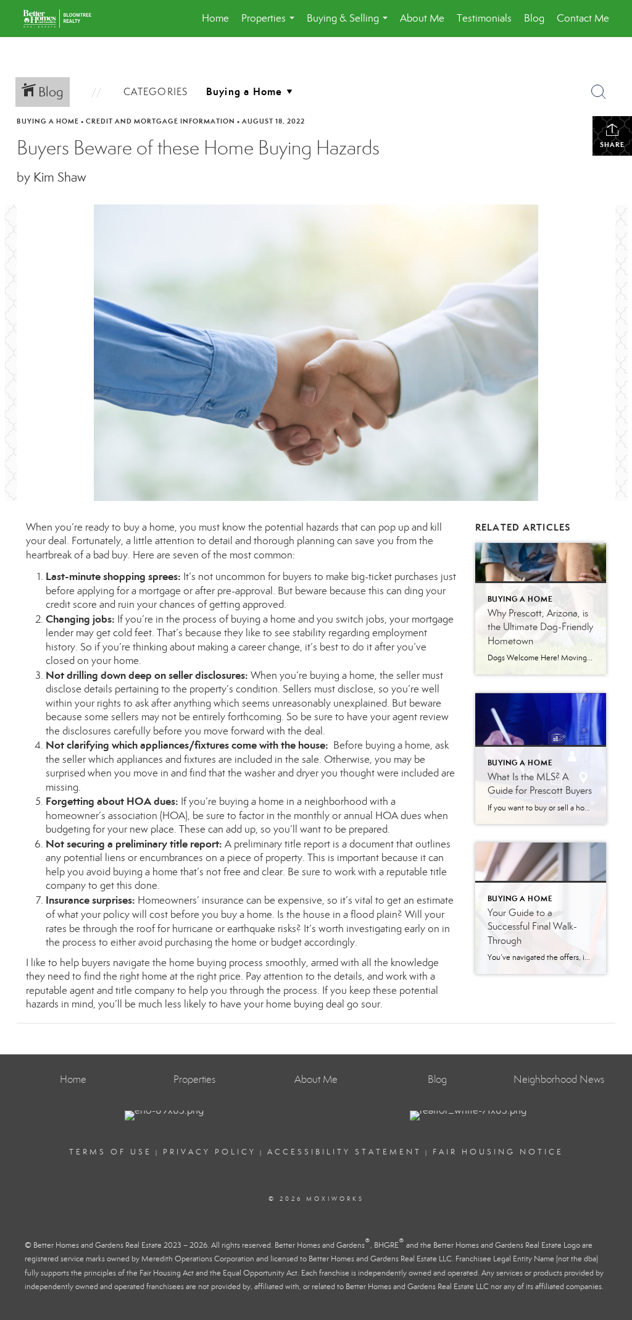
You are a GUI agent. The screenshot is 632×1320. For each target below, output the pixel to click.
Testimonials (484, 18)
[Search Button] (598, 92)
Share (612, 144)
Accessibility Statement (344, 1152)
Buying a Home (48, 121)
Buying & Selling (350, 24)
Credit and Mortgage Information (160, 121)
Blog (534, 18)
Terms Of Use (110, 1152)
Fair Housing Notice (498, 1152)
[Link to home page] (63, 18)
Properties (270, 24)
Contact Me (583, 18)
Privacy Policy (209, 1152)
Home (215, 18)
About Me (422, 18)
